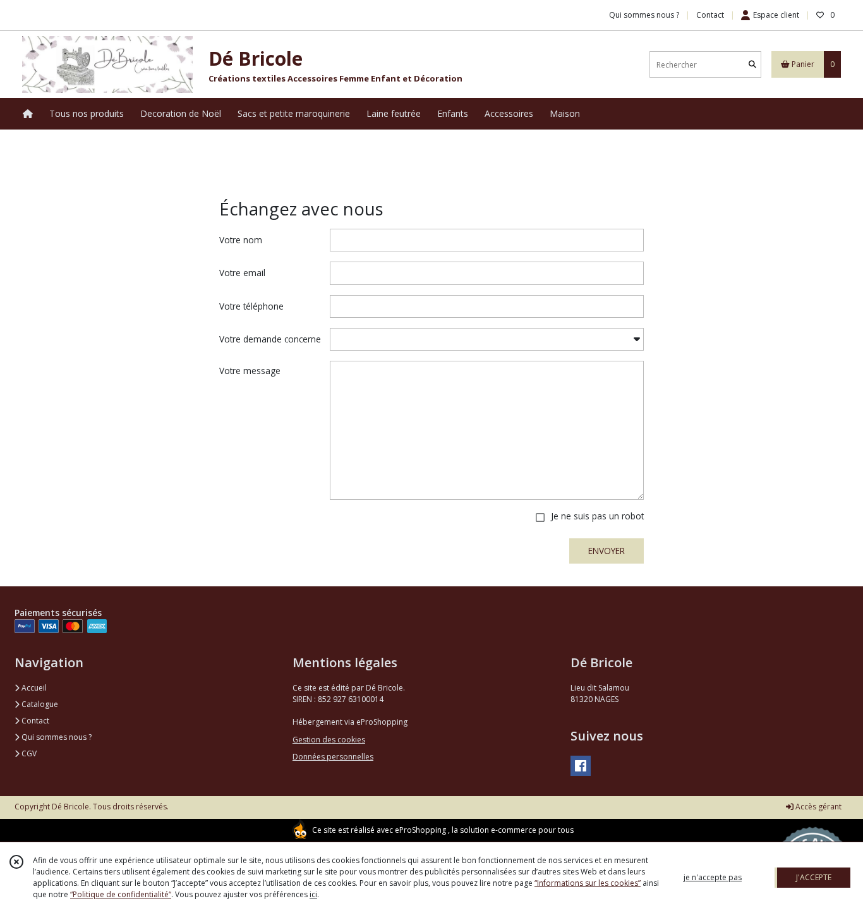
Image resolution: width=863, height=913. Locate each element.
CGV (28, 753)
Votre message (250, 371)
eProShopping (420, 830)
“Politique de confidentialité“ (120, 894)
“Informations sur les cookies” (587, 883)
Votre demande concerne (270, 339)
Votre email (242, 273)
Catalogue (39, 704)
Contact (710, 14)
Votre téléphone (251, 306)
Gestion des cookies (329, 739)
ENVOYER (606, 551)
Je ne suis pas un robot (597, 516)
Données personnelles (333, 756)
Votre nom (240, 240)
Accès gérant (818, 806)
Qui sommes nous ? (56, 737)
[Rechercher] (752, 64)
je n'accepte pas (713, 877)
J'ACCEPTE (813, 877)
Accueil (33, 687)
